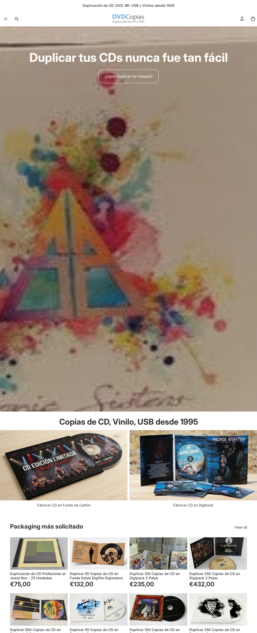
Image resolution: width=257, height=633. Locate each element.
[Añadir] (60, 561)
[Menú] (6, 19)
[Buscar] (16, 18)
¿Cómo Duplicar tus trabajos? (129, 76)
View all (240, 527)
